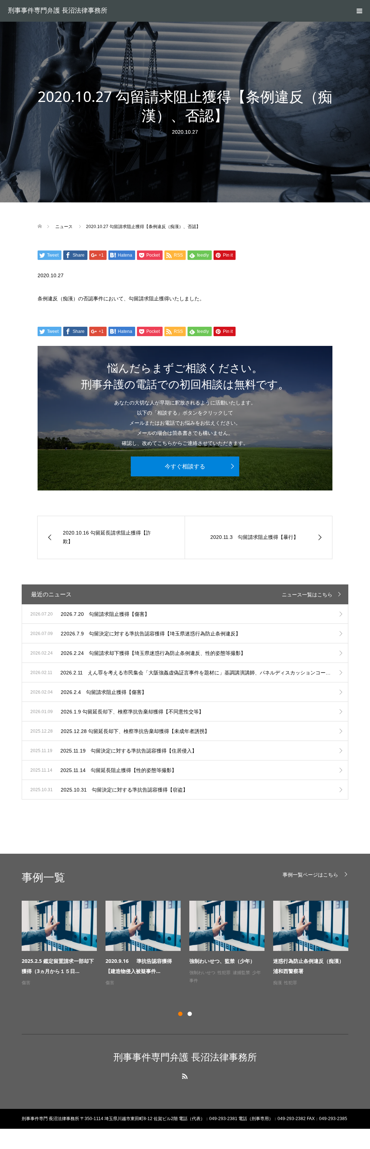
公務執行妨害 (119, 990)
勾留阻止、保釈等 (151, 990)
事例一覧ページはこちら (310, 874)
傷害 (193, 982)
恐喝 (26, 982)
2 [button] (190, 1014)
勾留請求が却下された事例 (132, 982)
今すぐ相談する (185, 466)
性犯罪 (290, 982)
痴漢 (277, 982)
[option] (189, 948)
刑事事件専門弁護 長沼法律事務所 (57, 10)
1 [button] (180, 1014)
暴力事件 (41, 982)
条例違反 (288, 990)
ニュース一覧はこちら (307, 594)
